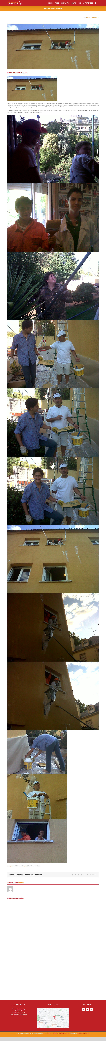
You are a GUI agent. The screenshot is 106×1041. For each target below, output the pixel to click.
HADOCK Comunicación (83, 1033)
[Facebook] (83, 1009)
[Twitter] (87, 1009)
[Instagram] (91, 1009)
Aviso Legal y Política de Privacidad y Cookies (56, 1033)
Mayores (25, 866)
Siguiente (94, 17)
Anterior (88, 17)
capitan (11, 866)
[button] (95, 3)
